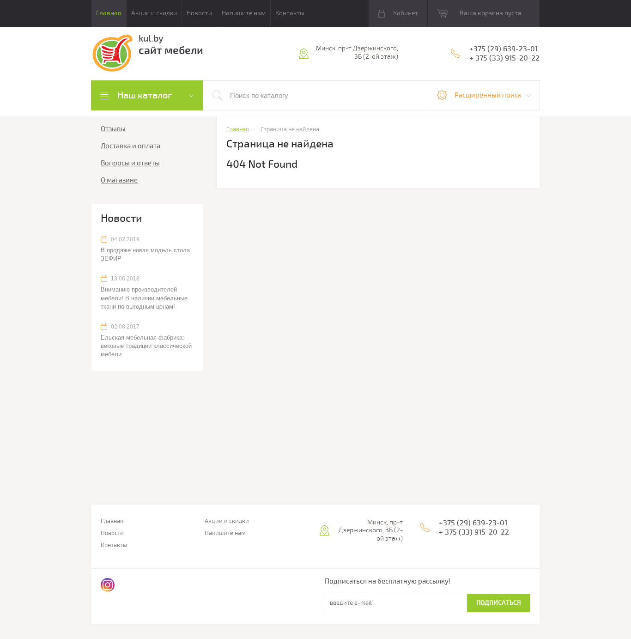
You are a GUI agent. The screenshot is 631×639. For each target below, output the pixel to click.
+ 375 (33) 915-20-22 (504, 58)
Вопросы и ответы (130, 163)
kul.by (151, 38)
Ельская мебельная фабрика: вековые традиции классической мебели (146, 346)
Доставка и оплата (130, 146)
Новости (199, 13)
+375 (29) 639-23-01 (503, 49)
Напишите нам (244, 13)
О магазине (119, 180)
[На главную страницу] (112, 55)
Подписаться (498, 603)
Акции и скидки (154, 13)
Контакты (289, 13)
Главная (108, 13)
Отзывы (113, 129)
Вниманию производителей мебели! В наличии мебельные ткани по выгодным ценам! (144, 298)
